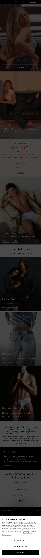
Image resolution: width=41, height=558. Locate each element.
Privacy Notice (6, 535)
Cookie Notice (27, 533)
